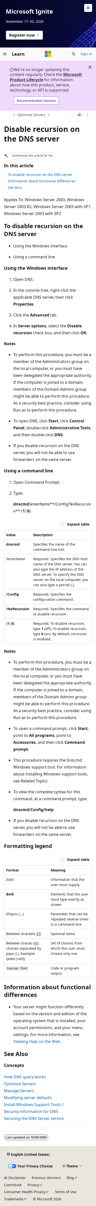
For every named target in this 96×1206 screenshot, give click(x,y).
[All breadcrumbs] (8, 115)
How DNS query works (25, 1077)
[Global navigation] (5, 53)
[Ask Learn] (79, 115)
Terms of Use (65, 1191)
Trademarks (13, 1199)
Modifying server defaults (28, 1097)
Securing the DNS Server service (34, 1118)
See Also (15, 187)
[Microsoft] (48, 54)
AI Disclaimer (15, 1177)
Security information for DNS (31, 1111)
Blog (70, 1177)
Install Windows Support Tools (32, 1104)
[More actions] (87, 115)
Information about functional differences (42, 181)
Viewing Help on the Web (36, 1041)
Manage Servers (19, 1090)
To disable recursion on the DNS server (40, 174)
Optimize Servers (31, 114)
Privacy (33, 1184)
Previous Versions (46, 1177)
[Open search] (74, 53)
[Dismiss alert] (88, 8)
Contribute (13, 1184)
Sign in (86, 53)
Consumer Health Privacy (24, 1191)
